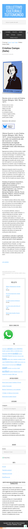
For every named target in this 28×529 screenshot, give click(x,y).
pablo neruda (20, 362)
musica (7, 362)
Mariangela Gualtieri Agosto (13, 313)
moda (3, 362)
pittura (19, 364)
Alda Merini (4, 349)
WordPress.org (6, 477)
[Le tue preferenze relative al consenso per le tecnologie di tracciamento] (25, 526)
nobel (15, 362)
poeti (13, 271)
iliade (23, 356)
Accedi (4, 466)
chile (12, 351)
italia (10, 271)
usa (13, 374)
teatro (19, 371)
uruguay (10, 374)
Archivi (4, 449)
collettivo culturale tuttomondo (14, 10)
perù (24, 362)
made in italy (10, 359)
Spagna (16, 371)
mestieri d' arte (21, 359)
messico (15, 359)
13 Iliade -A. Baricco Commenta (10, 393)
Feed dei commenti (7, 473)
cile (14, 351)
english (15, 353)
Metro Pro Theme (15, 523)
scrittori (5, 371)
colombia (17, 351)
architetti (14, 348)
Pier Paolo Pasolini (12, 364)
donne (10, 353)
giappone (19, 356)
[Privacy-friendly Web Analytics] (3, 528)
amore (10, 348)
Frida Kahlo (14, 356)
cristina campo (18, 273)
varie (16, 374)
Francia (10, 356)
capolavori (8, 351)
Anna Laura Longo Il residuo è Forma (11, 382)
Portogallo (9, 368)
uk (6, 374)
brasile (4, 351)
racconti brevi (14, 368)
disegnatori (5, 353)
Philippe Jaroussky (5, 364)
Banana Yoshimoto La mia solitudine (11, 389)
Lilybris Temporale (7, 386)
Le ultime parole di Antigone (13, 300)
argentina (19, 349)
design (21, 351)
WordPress (15, 524)
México (12, 362)
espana (20, 353)
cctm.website (5, 262)
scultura (11, 371)
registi (18, 368)
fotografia (4, 356)
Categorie (4, 405)
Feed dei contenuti (7, 470)
